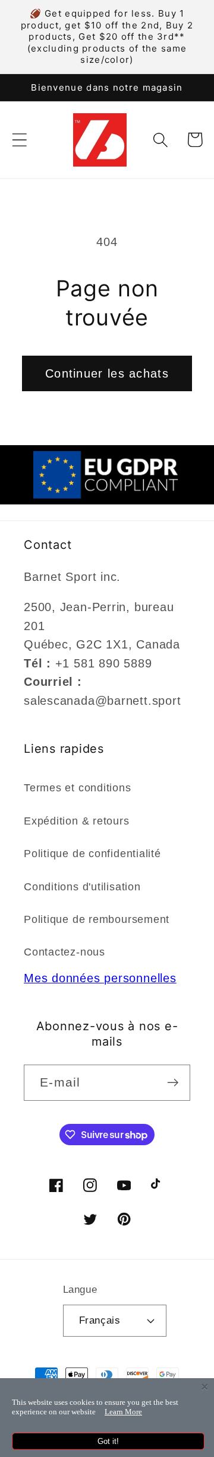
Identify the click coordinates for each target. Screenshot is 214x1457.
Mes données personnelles (100, 978)
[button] (19, 139)
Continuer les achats (107, 373)
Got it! (108, 1441)
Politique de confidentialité (92, 853)
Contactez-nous (64, 952)
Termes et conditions (77, 788)
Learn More (123, 1411)
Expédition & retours (77, 821)
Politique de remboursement (96, 919)
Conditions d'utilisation (82, 887)
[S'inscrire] (173, 1083)
